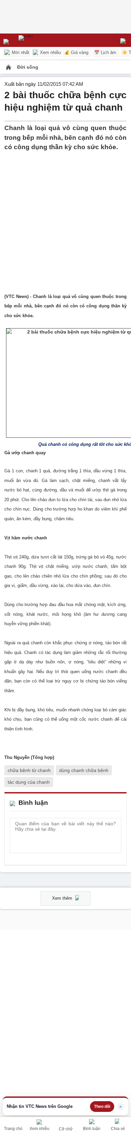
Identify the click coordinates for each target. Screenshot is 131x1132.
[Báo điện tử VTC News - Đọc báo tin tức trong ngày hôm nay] (41, 40)
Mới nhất (19, 52)
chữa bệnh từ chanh (29, 770)
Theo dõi (102, 1106)
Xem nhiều (50, 52)
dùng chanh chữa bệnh (83, 770)
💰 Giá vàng (76, 52)
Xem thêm (63, 898)
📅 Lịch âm (105, 52)
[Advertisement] (65, 217)
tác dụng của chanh (29, 782)
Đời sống (27, 67)
